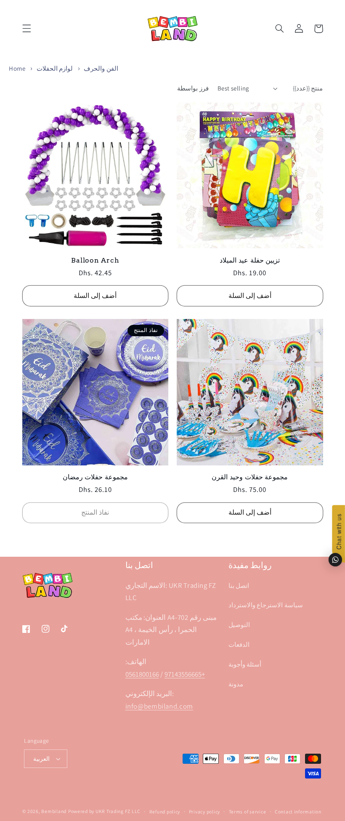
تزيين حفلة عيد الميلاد (250, 260)
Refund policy (164, 811)
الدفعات (238, 644)
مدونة (235, 684)
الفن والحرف (100, 68)
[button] (26, 28)
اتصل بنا (238, 586)
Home (17, 68)
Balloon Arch (95, 260)
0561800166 (142, 674)
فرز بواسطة (192, 88)
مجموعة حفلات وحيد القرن (250, 477)
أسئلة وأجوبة (245, 664)
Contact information (298, 811)
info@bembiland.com (159, 706)
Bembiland (53, 811)
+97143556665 (185, 674)
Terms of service (247, 811)
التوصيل (239, 625)
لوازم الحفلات (55, 68)
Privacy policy (204, 811)
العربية (41, 759)
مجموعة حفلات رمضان (95, 477)
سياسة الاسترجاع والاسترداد (265, 605)
